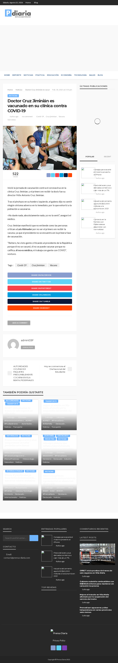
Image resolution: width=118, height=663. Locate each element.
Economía (66, 75)
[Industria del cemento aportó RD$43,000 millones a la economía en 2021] (88, 204)
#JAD (52, 491)
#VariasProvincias (11, 459)
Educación (53, 75)
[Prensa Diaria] (18, 13)
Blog (36, 2)
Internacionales (15, 471)
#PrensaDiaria (57, 420)
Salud (92, 75)
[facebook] (105, 2)
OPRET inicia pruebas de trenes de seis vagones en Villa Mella (18, 410)
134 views (60, 452)
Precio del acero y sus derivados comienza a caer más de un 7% (102, 187)
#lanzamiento (21, 488)
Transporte (12, 404)
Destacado (60, 424)
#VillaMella (47, 424)
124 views (22, 417)
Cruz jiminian (51, 116)
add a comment (20, 323)
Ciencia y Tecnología (24, 491)
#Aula (70, 488)
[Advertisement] (59, 48)
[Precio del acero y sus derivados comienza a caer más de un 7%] (88, 188)
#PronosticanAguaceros (14, 456)
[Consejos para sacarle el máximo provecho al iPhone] (88, 172)
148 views (60, 417)
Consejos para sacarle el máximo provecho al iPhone (102, 172)
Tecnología (80, 75)
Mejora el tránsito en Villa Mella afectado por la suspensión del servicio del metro (57, 409)
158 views (22, 484)
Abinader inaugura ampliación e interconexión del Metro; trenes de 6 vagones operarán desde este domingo (97, 559)
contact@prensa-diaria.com (17, 557)
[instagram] (113, 2)
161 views (60, 488)
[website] (38, 347)
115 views (22, 449)
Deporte (16, 75)
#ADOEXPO (48, 456)
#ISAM (45, 491)
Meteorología (28, 459)
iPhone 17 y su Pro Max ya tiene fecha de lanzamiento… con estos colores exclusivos (19, 477)
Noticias (28, 75)
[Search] (112, 75)
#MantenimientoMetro (14, 420)
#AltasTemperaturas (12, 452)
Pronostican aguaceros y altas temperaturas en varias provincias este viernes (20, 442)
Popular (89, 157)
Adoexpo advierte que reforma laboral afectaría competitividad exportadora (58, 445)
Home (28, 2)
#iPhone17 (9, 488)
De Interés (49, 435)
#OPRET (29, 420)
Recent (107, 157)
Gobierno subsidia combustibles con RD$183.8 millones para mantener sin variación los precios (97, 583)
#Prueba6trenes (11, 424)
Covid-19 (40, 116)
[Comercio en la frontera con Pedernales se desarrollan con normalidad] (88, 222)
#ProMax (8, 491)
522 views (12, 120)
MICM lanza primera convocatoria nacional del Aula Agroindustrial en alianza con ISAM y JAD (59, 479)
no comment (27, 116)
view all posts (28, 347)
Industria (49, 439)
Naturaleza (12, 436)
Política (40, 75)
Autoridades (12, 400)
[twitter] (109, 2)
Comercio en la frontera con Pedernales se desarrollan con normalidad (100, 224)
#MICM (60, 491)
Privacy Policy (59, 640)
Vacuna (62, 116)
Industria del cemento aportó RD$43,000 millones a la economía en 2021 (103, 205)
